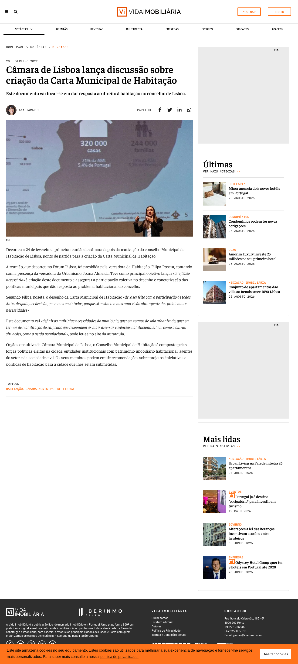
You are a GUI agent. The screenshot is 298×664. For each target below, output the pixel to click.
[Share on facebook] (160, 110)
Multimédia (134, 29)
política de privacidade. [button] (119, 657)
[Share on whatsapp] (189, 110)
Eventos (207, 29)
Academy (277, 29)
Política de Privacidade (166, 630)
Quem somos (160, 618)
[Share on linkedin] (179, 110)
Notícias (38, 47)
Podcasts (242, 29)
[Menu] (6, 11)
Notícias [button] (21, 29)
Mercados (60, 47)
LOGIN (279, 12)
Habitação (14, 389)
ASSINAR (249, 12)
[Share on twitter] (169, 110)
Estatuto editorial (162, 622)
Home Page (15, 47)
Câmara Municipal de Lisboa (50, 389)
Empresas (172, 29)
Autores (156, 626)
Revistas (96, 29)
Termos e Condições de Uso (169, 634)
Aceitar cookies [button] (276, 654)
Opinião (62, 29)
